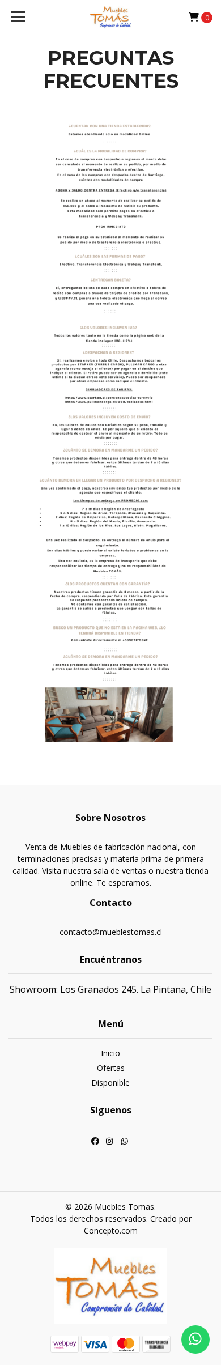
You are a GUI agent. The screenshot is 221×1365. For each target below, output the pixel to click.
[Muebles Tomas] (110, 17)
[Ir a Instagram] (109, 1143)
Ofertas (111, 1067)
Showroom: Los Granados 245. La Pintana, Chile (110, 989)
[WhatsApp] (125, 1143)
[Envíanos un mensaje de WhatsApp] (195, 1339)
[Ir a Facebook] (95, 1143)
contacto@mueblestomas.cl (111, 931)
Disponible (110, 1082)
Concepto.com (111, 1230)
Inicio (110, 1053)
